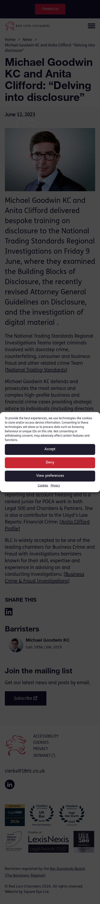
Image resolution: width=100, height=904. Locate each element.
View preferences (50, 476)
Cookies (43, 485)
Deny (50, 462)
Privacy (55, 485)
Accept (50, 449)
